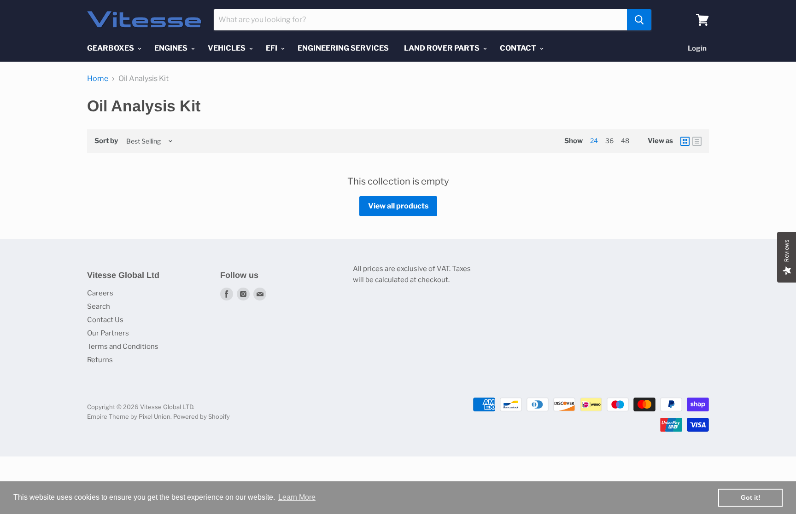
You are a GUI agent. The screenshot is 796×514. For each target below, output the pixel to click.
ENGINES (171, 48)
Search (98, 306)
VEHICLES (227, 48)
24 (594, 140)
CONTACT (519, 48)
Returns (100, 360)
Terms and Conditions (122, 346)
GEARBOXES (111, 48)
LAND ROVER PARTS (442, 48)
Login (697, 48)
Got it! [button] (751, 497)
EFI (272, 48)
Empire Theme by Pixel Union (128, 416)
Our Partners (108, 333)
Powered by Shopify (201, 416)
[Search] (639, 19)
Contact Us (105, 320)
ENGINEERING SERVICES (343, 48)
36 (609, 140)
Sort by (106, 141)
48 (625, 140)
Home (97, 79)
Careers (100, 293)
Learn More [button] (297, 497)
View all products (398, 206)
